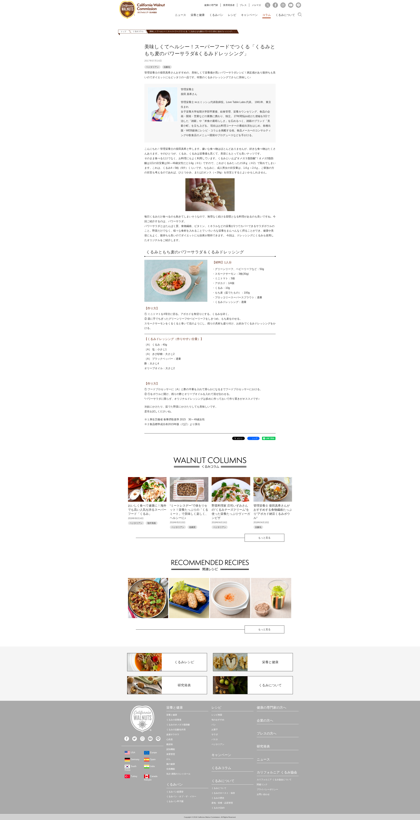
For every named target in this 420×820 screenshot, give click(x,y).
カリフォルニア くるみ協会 (277, 772)
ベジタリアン (152, 67)
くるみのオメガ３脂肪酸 (178, 724)
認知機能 (170, 749)
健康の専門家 (211, 5)
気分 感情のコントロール (178, 774)
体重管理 (170, 754)
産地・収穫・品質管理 (222, 803)
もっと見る (264, 537)
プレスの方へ (266, 733)
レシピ (232, 15)
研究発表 (263, 746)
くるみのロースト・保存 (223, 793)
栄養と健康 (198, 15)
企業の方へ (265, 720)
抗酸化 (167, 67)
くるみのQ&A (218, 808)
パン (213, 724)
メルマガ (256, 5)
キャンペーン (249, 15)
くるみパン (216, 15)
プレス (243, 5)
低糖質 (192, 527)
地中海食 (151, 523)
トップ (123, 31)
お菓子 (214, 729)
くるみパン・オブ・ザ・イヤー (181, 796)
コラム (266, 15)
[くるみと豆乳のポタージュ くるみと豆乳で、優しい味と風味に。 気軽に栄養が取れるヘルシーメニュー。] (230, 598)
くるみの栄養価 (173, 719)
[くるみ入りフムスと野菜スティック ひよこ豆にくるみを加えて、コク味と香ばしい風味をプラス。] (271, 598)
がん (168, 759)
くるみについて (285, 15)
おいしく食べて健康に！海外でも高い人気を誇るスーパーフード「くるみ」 (147, 509)
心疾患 (169, 739)
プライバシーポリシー (267, 789)
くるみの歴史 (217, 798)
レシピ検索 (216, 715)
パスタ (214, 739)
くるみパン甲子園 (174, 801)
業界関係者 (229, 5)
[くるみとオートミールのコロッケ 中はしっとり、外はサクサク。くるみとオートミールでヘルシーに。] (189, 598)
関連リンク (262, 784)
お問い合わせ (263, 794)
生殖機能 (170, 769)
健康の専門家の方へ (271, 707)
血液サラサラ (172, 734)
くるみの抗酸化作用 (176, 729)
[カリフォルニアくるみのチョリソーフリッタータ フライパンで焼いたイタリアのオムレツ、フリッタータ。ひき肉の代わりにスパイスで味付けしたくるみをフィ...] (148, 598)
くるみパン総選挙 (174, 791)
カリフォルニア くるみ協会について (274, 779)
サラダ (214, 734)
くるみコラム (138, 31)
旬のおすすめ (217, 719)
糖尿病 (169, 744)
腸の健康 (170, 764)
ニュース (180, 15)
